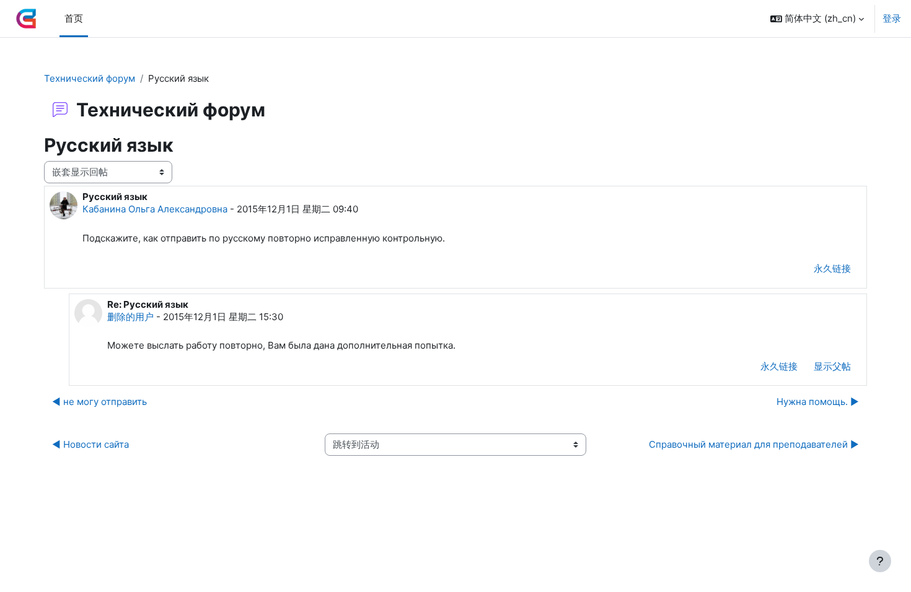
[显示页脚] (880, 561)
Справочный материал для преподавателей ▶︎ (754, 444)
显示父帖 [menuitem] (832, 366)
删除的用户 (130, 317)
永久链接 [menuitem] (832, 268)
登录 (891, 18)
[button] (817, 18)
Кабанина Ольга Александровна (154, 209)
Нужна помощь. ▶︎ (818, 401)
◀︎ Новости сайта (90, 444)
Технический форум (89, 78)
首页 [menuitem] (73, 18)
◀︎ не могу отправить (99, 401)
